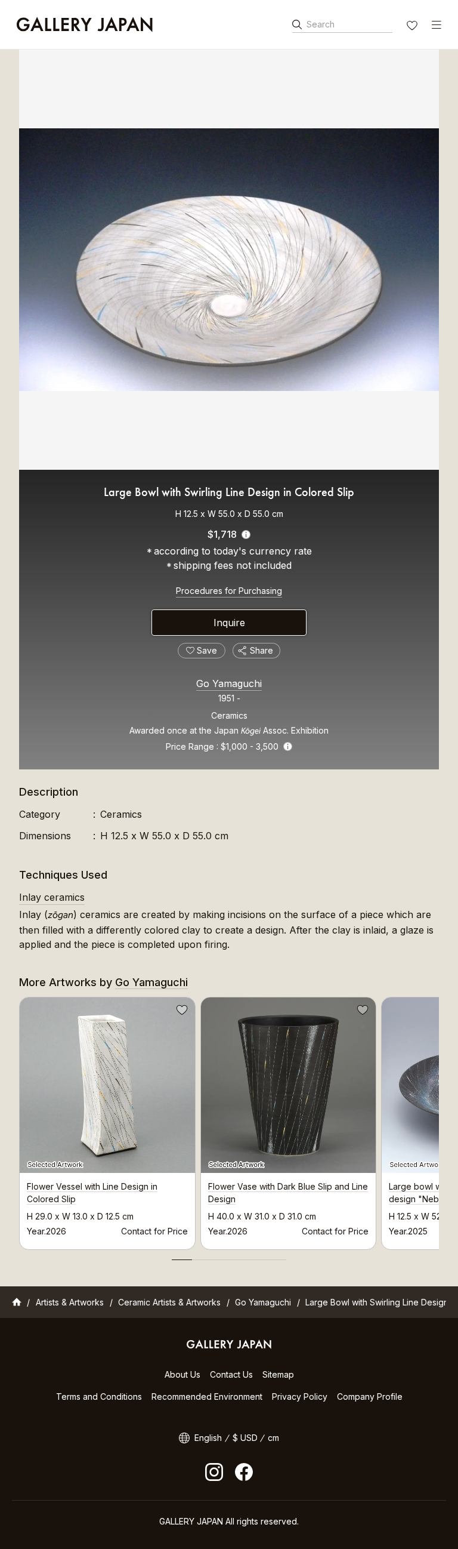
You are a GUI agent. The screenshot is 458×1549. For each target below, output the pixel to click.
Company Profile (370, 1396)
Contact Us (231, 1374)
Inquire (229, 623)
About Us (182, 1374)
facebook (244, 1472)
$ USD (245, 1438)
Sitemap (278, 1374)
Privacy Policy (299, 1396)
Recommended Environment (206, 1396)
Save (180, 1011)
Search (321, 24)
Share (261, 650)
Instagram (214, 1472)
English (208, 1438)
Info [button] (287, 746)
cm (273, 1438)
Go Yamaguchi (229, 683)
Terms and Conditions (99, 1396)
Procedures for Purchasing (229, 591)
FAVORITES (413, 26)
